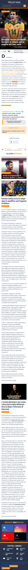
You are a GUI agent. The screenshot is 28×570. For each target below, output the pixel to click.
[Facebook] (4, 527)
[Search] (24, 6)
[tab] (8, 549)
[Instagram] (17, 527)
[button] (9, 51)
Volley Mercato (5, 11)
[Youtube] (4, 535)
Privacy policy (13, 566)
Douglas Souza (6, 131)
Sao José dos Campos (15, 131)
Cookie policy (5, 568)
